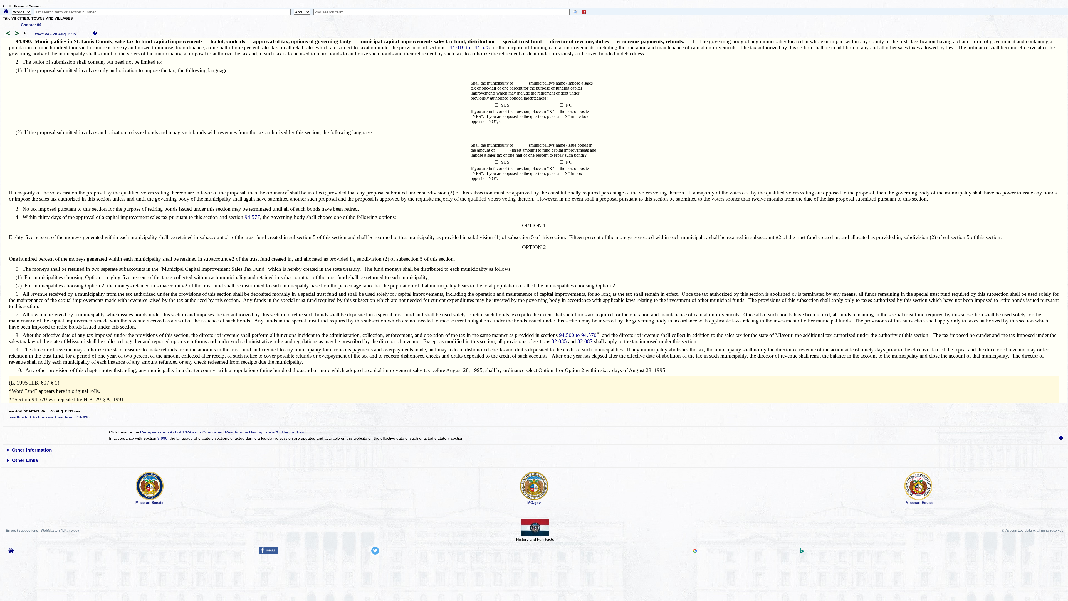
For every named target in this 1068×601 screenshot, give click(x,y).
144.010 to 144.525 (468, 47)
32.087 (585, 341)
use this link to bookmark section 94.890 (49, 417)
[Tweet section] (375, 553)
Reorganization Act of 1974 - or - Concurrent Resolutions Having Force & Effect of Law (222, 432)
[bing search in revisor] (802, 552)
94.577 (252, 217)
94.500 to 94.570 (578, 335)
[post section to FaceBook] (268, 553)
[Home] (5, 11)
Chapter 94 (31, 25)
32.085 (559, 341)
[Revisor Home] (11, 552)
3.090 (162, 438)
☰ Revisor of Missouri (23, 6)
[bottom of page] (95, 34)
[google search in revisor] (695, 551)
